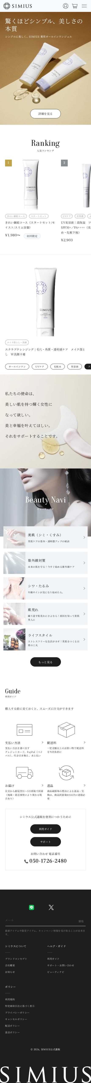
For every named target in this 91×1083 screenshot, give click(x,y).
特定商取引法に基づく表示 (19, 1006)
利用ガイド (45, 829)
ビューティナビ (55, 972)
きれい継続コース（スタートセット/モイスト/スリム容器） (30, 224)
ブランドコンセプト (16, 958)
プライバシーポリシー (17, 1012)
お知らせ (10, 972)
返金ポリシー (12, 1032)
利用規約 (10, 999)
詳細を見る (45, 114)
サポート (45, 841)
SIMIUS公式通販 (50, 1049)
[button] (84, 6)
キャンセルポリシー (16, 1019)
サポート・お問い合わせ (60, 965)
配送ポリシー (12, 1025)
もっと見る (45, 662)
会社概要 (10, 965)
